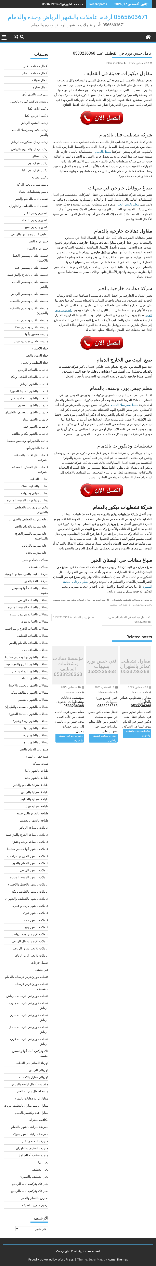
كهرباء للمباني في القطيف (31, 1063)
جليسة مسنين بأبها (36, 334)
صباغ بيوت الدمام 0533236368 (73, 617)
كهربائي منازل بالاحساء (33, 1077)
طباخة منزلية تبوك (36, 806)
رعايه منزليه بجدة (37, 552)
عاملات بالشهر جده (36, 920)
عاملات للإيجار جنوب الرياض (30, 934)
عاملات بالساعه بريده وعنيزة (30, 842)
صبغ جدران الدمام (37, 756)
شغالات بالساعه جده (35, 650)
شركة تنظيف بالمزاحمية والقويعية (26, 574)
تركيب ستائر (40, 156)
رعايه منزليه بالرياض (35, 545)
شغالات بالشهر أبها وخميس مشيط (26, 657)
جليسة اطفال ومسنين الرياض (29, 294)
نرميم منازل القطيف (35, 1205)
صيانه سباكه (40, 763)
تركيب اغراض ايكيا (36, 116)
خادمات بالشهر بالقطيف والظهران (26, 412)
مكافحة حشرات (38, 1120)
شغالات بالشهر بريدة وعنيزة (30, 721)
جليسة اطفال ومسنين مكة (31, 327)
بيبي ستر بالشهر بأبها (35, 94)
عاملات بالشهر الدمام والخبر (30, 863)
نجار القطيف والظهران (34, 1176)
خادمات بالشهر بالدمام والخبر (29, 398)
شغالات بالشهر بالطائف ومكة (29, 692)
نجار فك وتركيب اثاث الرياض (30, 1184)
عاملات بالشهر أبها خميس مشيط (27, 849)
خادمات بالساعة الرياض (33, 370)
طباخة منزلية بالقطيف (34, 799)
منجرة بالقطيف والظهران (32, 1148)
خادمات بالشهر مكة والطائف (30, 433)
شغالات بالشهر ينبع (36, 742)
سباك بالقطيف (38, 567)
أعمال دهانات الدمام (35, 73)
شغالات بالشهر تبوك (35, 728)
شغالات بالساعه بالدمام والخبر (28, 643)
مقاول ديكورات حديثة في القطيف (127, 604)
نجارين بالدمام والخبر (35, 1198)
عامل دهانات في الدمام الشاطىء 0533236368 (129, 619)
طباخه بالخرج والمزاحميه (32, 813)
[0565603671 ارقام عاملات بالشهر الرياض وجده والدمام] (148, 36)
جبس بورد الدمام (37, 248)
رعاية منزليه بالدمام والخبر (31, 526)
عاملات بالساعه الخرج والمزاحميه (26, 834)
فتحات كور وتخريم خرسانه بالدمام (26, 977)
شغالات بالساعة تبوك (34, 621)
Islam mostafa (114, 63)
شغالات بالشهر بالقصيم (33, 699)
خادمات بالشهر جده (35, 426)
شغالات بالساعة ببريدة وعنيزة (29, 614)
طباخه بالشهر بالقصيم (34, 820)
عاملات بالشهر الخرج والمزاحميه (27, 856)
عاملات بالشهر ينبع (36, 927)
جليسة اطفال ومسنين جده (31, 320)
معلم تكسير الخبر (128, 204)
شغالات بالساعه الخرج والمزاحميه (26, 628)
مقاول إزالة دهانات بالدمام (31, 1098)
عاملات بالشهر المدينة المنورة (29, 877)
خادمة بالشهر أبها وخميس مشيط (27, 441)
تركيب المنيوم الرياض (34, 123)
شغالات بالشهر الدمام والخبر (30, 671)
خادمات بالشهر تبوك (35, 419)
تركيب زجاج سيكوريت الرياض (29, 142)
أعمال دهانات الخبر (36, 66)
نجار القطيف (40, 1169)
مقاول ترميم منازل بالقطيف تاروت (26, 1105)
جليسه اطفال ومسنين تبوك (31, 341)
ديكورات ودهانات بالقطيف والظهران (130, 599)
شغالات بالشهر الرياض (34, 678)
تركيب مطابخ (40, 177)
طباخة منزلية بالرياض (34, 792)
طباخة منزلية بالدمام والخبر (30, 785)
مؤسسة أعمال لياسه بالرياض (29, 1084)
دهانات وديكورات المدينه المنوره (27, 500)
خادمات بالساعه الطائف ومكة (29, 377)
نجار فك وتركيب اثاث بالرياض (29, 1191)
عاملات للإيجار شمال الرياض (30, 941)
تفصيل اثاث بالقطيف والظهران (28, 206)
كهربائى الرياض (38, 1070)
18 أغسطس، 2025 (138, 687)
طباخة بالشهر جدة (36, 778)
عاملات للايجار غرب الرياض (31, 955)
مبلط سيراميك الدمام (124, 405)
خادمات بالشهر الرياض (34, 384)
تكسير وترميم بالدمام (35, 220)
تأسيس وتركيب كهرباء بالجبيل (29, 101)
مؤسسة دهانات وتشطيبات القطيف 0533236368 (68, 666)
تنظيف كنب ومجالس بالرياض (29, 234)
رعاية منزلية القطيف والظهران (28, 519)
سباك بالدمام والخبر (35, 560)
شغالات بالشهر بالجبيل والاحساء (28, 685)
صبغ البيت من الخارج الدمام (92, 599)
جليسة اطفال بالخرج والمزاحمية (27, 274)
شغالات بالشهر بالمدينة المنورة (28, 714)
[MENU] (4, 37)
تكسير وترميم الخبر (36, 213)
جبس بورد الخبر (38, 241)
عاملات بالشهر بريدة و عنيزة (30, 906)
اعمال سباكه (40, 80)
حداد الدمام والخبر (36, 355)
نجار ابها (43, 1162)
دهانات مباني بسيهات (34, 493)
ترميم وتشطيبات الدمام (33, 191)
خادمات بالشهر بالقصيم (33, 405)
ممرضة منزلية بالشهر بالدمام (29, 1127)
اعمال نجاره (40, 87)
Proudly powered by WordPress (51, 1259)
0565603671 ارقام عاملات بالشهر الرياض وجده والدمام (78, 17)
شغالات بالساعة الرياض (33, 600)
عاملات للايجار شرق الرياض (30, 948)
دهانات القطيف (38, 479)
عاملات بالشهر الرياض (34, 870)
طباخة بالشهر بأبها (36, 771)
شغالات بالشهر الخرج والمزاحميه (27, 664)
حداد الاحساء (40, 348)
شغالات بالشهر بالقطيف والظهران (26, 707)
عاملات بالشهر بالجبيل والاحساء (28, 884)
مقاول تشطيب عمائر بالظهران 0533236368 (135, 666)
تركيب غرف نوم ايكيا (35, 170)
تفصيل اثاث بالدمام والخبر (31, 199)
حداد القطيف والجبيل (34, 362)
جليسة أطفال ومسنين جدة (31, 267)
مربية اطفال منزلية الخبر (32, 1091)
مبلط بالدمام (103, 151)
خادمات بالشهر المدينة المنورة (29, 391)
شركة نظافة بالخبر (36, 581)
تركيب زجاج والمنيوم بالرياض (29, 149)
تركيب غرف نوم (38, 163)
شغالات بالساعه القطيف (32, 636)
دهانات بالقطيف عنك (34, 486)
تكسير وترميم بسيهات (34, 227)
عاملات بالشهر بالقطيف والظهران (26, 898)
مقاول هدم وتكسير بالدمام (31, 1112)
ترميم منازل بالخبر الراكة (32, 184)
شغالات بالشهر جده (35, 735)
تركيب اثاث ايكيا (38, 108)
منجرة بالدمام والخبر (35, 1141)
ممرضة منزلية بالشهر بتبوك (30, 1134)
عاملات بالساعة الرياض (33, 827)
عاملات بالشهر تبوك (35, 913)
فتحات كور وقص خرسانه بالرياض (27, 996)
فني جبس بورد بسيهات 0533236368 (101, 666)
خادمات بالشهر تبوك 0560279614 (62, 4)
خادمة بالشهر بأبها (37, 448)
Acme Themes (118, 1259)
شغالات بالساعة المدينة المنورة (28, 607)
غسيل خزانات (39, 962)
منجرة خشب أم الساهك (33, 1155)
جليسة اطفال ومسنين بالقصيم (29, 301)
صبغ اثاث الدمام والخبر (33, 749)
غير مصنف (41, 970)
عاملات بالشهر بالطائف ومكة (30, 891)
